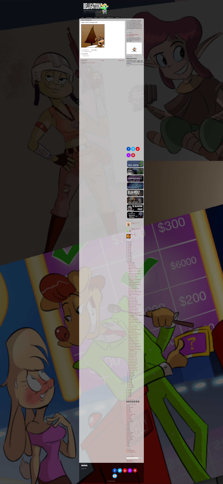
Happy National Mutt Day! (133, 364)
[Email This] (91, 50)
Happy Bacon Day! (131, 265)
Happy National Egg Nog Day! (133, 288)
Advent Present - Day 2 (132, 362)
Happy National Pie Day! (132, 370)
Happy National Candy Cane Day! (134, 273)
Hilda (127, 424)
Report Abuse (129, 460)
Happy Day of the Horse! (132, 326)
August (130, 376)
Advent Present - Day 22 (132, 293)
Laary (127, 426)
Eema (127, 417)
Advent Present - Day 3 (132, 359)
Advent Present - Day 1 (132, 368)
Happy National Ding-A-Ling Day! (134, 329)
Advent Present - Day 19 (132, 303)
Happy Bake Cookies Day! (133, 309)
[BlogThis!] (92, 50)
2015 (129, 259)
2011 (129, 392)
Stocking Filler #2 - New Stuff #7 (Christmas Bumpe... (134, 282)
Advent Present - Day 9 (132, 338)
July (129, 378)
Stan (127, 440)
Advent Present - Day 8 (132, 341)
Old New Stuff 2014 (132, 365)
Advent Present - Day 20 (132, 300)
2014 (129, 261)
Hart (127, 422)
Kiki (127, 425)
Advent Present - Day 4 (132, 356)
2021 (129, 250)
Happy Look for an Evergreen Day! (134, 304)
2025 (129, 244)
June (130, 379)
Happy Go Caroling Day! (132, 301)
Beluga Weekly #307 (132, 331)
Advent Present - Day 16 (132, 313)
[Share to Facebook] (95, 50)
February (130, 385)
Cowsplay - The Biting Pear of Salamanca (136, 229)
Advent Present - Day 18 (132, 307)
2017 (129, 256)
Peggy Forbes (129, 432)
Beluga (127, 408)
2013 (129, 389)
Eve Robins (128, 419)
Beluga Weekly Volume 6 (133, 367)
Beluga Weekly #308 (132, 306)
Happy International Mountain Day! (134, 334)
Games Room (102, 17)
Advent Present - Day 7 (132, 344)
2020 (129, 252)
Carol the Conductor (130, 414)
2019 (129, 253)
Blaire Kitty (128, 411)
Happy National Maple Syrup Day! (134, 312)
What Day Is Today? (88, 51)
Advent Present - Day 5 (132, 351)
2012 (129, 390)
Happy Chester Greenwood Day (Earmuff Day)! (134, 350)
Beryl (127, 410)
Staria (127, 442)
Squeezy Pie (128, 439)
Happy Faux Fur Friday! (132, 353)
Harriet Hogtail (129, 421)
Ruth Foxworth (129, 436)
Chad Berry (128, 415)
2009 (129, 395)
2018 (129, 255)
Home (82, 17)
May (129, 381)
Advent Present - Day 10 (132, 335)
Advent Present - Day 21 (132, 297)
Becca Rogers (129, 407)
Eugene (127, 418)
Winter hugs (133, 234)
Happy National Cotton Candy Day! (134, 346)
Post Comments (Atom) (90, 62)
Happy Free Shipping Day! (133, 319)
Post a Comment (86, 55)
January (130, 387)
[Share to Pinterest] (96, 50)
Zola (127, 446)
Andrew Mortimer (131, 450)
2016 (129, 258)
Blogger (113, 481)
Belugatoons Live (110, 17)
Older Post (121, 60)
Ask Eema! (117, 17)
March (130, 384)
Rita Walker (128, 433)
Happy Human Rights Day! (133, 337)
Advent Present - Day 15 (132, 317)
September (131, 375)
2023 (129, 247)
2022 (129, 249)
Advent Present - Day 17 (132, 310)
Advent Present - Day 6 (132, 347)
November (131, 372)
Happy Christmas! (131, 278)
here (127, 29)
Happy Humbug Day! (132, 298)
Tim (127, 443)
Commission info (89, 17)
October (130, 373)
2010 (129, 393)
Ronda (127, 435)
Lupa (127, 428)
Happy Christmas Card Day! (133, 340)
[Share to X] (94, 50)
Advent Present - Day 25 (132, 276)
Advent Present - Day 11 (132, 332)
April (129, 382)
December (131, 262)
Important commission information (135, 223)
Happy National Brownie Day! (133, 343)
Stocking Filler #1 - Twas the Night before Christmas (134, 285)
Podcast (95, 17)
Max (127, 429)
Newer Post (84, 60)
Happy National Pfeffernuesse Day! (134, 291)
